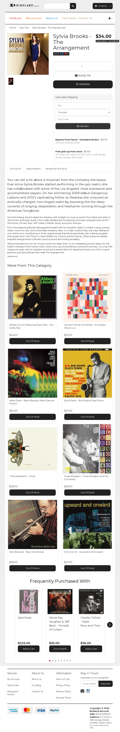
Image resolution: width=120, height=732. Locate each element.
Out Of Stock (32, 341)
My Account (13, 679)
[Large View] (10, 81)
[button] (38, 591)
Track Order (13, 685)
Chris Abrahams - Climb (22, 476)
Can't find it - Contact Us (77, 18)
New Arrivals (33, 18)
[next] (110, 625)
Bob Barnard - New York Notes (26, 552)
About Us (52, 18)
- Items (102, 6)
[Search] (73, 6)
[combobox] (57, 6)
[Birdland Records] (23, 4)
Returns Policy (63, 691)
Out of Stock (60, 648)
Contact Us (37, 691)
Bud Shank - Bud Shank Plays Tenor (84, 400)
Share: (57, 54)
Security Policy (63, 697)
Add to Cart (29, 648)
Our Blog (36, 685)
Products (15, 18)
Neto (91, 728)
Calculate (84, 126)
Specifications (33, 168)
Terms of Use (63, 679)
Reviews (50, 168)
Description (15, 168)
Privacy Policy (63, 685)
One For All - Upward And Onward (83, 552)
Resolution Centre (12, 693)
